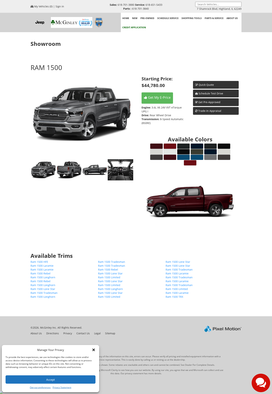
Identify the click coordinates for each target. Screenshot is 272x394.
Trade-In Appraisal (209, 111)
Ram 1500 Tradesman (111, 262)
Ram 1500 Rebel (108, 269)
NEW (134, 18)
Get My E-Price (159, 97)
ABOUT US (232, 18)
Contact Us (83, 333)
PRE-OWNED (147, 18)
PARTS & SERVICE (214, 18)
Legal (97, 333)
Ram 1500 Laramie (42, 265)
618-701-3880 (126, 4)
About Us (36, 333)
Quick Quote (206, 84)
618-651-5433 (153, 4)
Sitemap (110, 333)
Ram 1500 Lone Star (178, 262)
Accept (50, 379)
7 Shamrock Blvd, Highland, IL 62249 (219, 9)
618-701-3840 (140, 8)
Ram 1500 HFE (39, 262)
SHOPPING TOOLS (192, 18)
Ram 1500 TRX (174, 296)
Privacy (67, 333)
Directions (52, 333)
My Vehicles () (43, 6)
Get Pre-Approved (209, 102)
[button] (93, 350)
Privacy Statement (62, 387)
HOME (125, 18)
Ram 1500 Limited (109, 277)
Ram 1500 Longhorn (43, 277)
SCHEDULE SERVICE (168, 18)
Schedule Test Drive (210, 93)
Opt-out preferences (40, 387)
